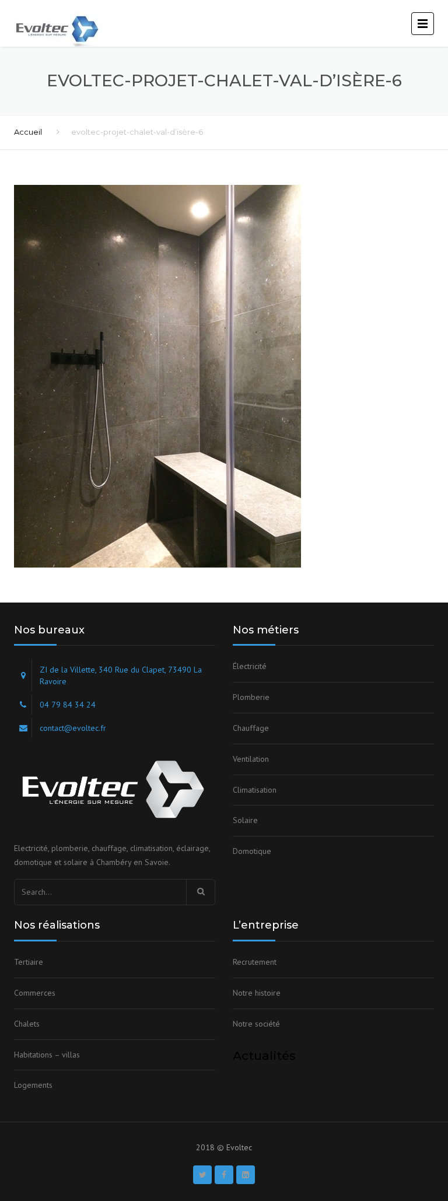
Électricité (250, 666)
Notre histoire (257, 993)
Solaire (245, 820)
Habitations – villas (47, 1054)
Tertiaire (28, 962)
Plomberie (251, 697)
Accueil (28, 131)
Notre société (256, 1023)
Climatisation (254, 790)
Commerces (34, 993)
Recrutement (254, 962)
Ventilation (251, 759)
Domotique (252, 851)
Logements (33, 1085)
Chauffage (251, 728)
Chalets (27, 1023)
